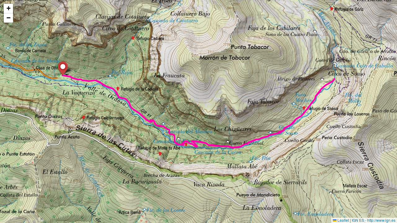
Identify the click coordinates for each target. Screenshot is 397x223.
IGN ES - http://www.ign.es (373, 220)
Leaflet (343, 220)
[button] (63, 68)
